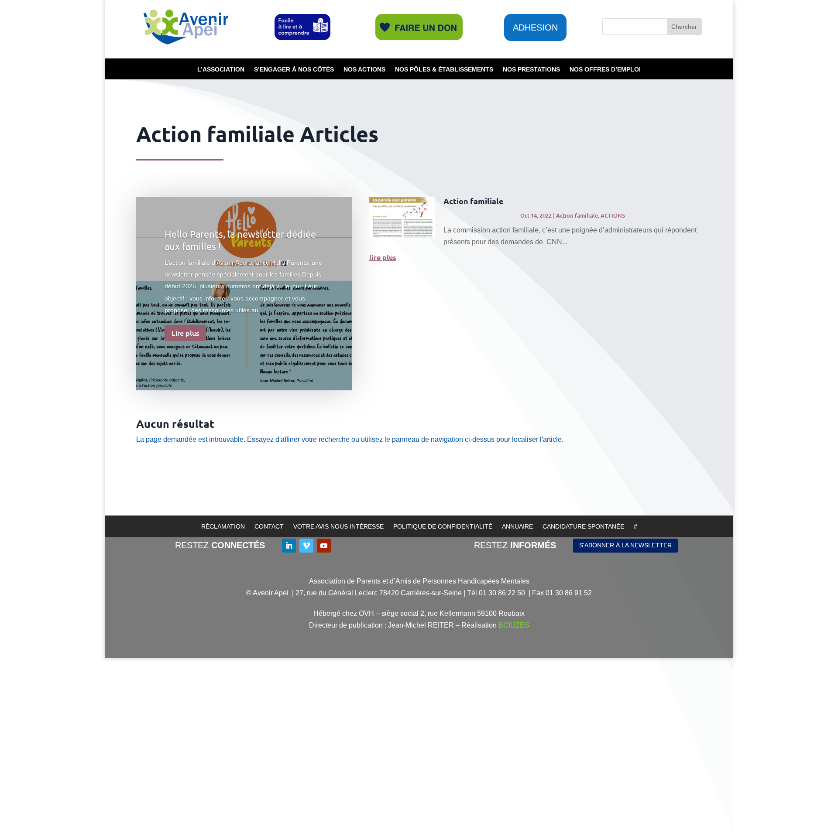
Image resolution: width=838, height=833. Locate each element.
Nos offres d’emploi (605, 69)
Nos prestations (531, 69)
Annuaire (517, 526)
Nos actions (364, 69)
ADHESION (535, 27)
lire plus (382, 257)
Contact (269, 526)
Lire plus (185, 333)
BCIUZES (513, 625)
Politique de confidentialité (442, 526)
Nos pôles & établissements (444, 69)
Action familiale (473, 201)
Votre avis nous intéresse (338, 526)
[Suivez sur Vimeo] (306, 546)
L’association (220, 69)
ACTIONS (613, 215)
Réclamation (223, 526)
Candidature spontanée (583, 526)
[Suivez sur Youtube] (324, 546)
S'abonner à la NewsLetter (625, 545)
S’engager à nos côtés (294, 69)
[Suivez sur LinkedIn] (289, 546)
